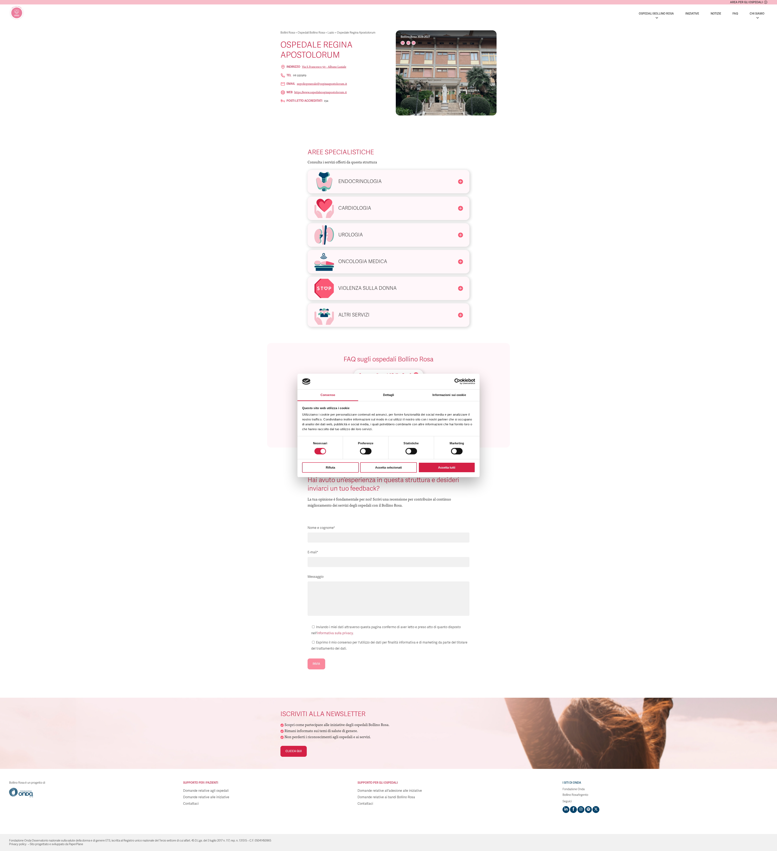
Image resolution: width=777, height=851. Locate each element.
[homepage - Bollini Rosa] (16, 12)
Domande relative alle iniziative (206, 797)
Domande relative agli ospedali (206, 791)
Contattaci (191, 804)
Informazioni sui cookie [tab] (449, 395)
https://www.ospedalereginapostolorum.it (320, 92)
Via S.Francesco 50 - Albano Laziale (324, 66)
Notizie (716, 13)
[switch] (366, 451)
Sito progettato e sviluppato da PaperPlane (56, 844)
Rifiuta (330, 467)
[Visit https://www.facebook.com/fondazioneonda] (573, 809)
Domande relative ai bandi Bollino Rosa (386, 797)
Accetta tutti (446, 467)
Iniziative (692, 13)
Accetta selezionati (388, 467)
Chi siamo (757, 13)
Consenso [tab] (328, 395)
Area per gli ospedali (746, 2)
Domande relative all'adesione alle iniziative (390, 791)
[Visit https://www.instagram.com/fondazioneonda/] (581, 809)
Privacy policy (18, 844)
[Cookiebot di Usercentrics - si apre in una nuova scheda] (457, 381)
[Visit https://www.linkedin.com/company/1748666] (566, 809)
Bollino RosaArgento (575, 795)
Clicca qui (294, 751)
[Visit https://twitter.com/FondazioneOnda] (596, 809)
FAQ (735, 13)
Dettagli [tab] (388, 395)
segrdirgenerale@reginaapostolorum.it (322, 83)
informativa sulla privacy (335, 633)
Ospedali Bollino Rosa (656, 13)
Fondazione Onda (574, 789)
